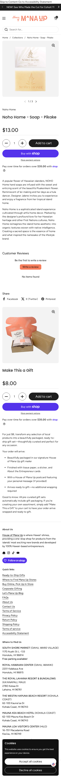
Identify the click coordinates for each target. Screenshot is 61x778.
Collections (17, 37)
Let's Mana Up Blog (12, 593)
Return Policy (9, 620)
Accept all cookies (30, 761)
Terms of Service (11, 611)
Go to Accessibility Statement (35, 1)
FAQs (5, 597)
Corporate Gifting (12, 588)
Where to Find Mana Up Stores (19, 579)
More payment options (30, 160)
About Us (7, 602)
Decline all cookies (30, 770)
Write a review (31, 266)
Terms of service (11, 629)
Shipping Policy (10, 624)
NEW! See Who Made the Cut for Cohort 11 (30, 7)
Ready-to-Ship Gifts (13, 575)
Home (5, 37)
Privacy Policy (10, 615)
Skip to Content (9, 1)
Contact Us (8, 606)
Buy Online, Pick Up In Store (17, 584)
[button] (55, 18)
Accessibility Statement (15, 633)
